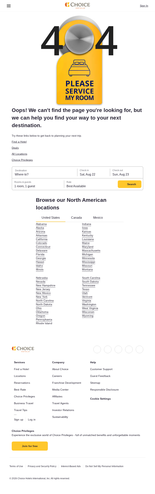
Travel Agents (60, 403)
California (41, 239)
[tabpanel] (80, 273)
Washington (89, 304)
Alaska (40, 227)
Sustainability (60, 416)
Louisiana (88, 239)
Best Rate (20, 389)
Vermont (87, 296)
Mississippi (88, 261)
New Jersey (43, 289)
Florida (40, 254)
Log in (32, 419)
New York (41, 296)
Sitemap (95, 382)
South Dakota (90, 281)
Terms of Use (16, 466)
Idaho (39, 265)
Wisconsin (88, 311)
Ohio (39, 308)
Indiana (86, 223)
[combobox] (45, 172)
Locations (20, 375)
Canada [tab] (76, 217)
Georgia (41, 258)
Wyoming (87, 315)
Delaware (41, 250)
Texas (85, 289)
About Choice (60, 369)
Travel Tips (20, 410)
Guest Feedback (100, 375)
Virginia (86, 300)
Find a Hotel (19, 141)
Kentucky (87, 235)
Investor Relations (63, 410)
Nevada (40, 281)
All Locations (19, 153)
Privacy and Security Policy (42, 466)
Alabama (41, 223)
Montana (87, 269)
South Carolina (91, 277)
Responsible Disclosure (104, 389)
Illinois (39, 269)
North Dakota (44, 304)
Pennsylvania (44, 319)
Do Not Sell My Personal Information (104, 466)
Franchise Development (66, 382)
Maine (86, 242)
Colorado (41, 242)
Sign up (18, 419)
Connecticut (43, 246)
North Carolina (45, 300)
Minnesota (88, 258)
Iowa (85, 227)
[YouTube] (139, 349)
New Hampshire (45, 285)
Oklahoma (42, 311)
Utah (85, 292)
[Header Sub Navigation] (9, 6)
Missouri (87, 265)
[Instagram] (107, 349)
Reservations (22, 382)
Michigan (87, 254)
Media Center (60, 389)
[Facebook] (97, 349)
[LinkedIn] (118, 349)
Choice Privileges (22, 159)
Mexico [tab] (98, 217)
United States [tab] (51, 217)
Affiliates (57, 396)
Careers (57, 375)
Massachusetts (91, 250)
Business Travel (23, 403)
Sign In (144, 5)
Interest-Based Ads (71, 466)
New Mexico (43, 292)
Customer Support (101, 369)
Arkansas (41, 235)
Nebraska (42, 277)
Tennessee (88, 285)
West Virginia (90, 308)
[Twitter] (129, 349)
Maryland (87, 246)
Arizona (40, 231)
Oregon (40, 315)
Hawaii (40, 261)
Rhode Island (44, 323)
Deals (15, 147)
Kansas (86, 231)
